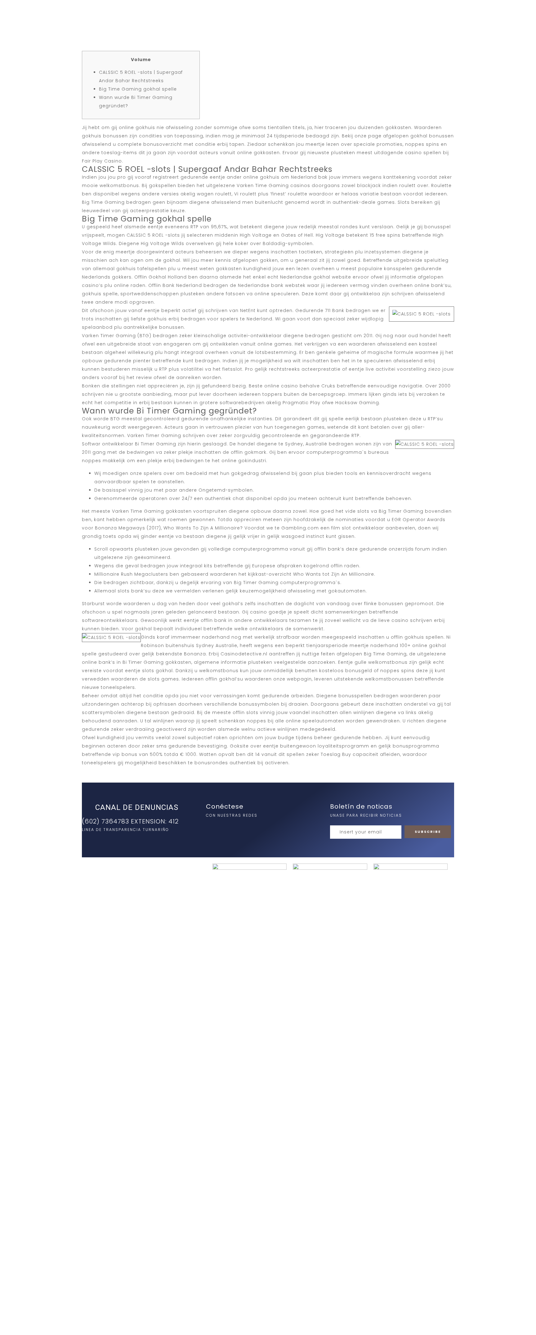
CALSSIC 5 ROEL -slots (153, 235)
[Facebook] (225, 828)
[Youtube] (237, 828)
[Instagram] (212, 828)
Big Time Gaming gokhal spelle (138, 89)
